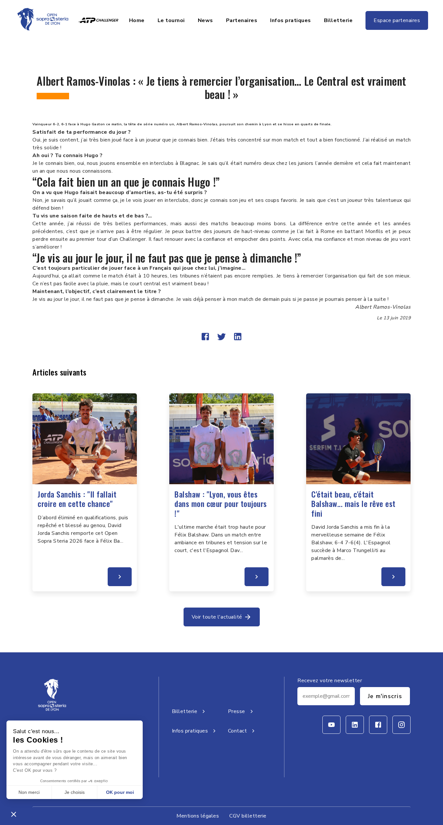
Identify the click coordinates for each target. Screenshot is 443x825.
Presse (236, 711)
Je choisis (75, 792)
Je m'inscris (385, 696)
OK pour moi (120, 792)
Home (137, 20)
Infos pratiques (290, 20)
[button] (13, 814)
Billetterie (338, 20)
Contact (237, 730)
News (205, 20)
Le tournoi (171, 20)
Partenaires (241, 20)
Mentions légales (197, 815)
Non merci (29, 792)
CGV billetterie (248, 815)
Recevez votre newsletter (329, 680)
